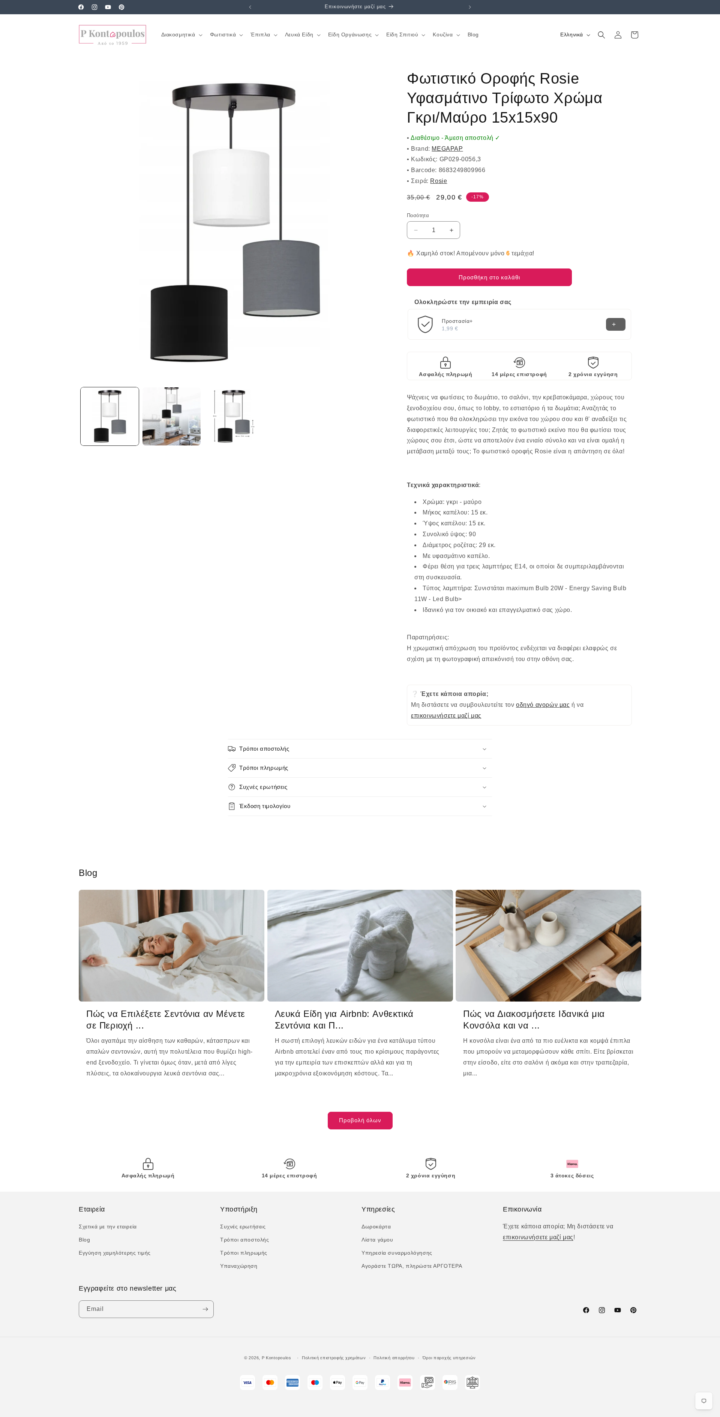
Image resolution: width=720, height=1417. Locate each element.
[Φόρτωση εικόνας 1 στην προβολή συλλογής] (110, 416)
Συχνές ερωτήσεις (243, 1227)
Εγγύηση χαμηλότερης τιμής (115, 1253)
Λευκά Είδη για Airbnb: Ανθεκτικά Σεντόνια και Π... (344, 1019)
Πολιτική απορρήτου (394, 1358)
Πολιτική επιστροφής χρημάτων (334, 1358)
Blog (84, 1240)
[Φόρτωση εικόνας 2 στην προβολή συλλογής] (171, 416)
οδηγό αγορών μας (543, 705)
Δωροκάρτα (376, 1227)
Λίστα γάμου (377, 1240)
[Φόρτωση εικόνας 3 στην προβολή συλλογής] (233, 416)
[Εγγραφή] (205, 1309)
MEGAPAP (447, 148)
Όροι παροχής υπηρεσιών (449, 1358)
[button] (181, 34)
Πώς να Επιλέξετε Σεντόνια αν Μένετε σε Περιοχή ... (165, 1019)
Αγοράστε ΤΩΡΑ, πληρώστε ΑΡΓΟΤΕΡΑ (412, 1266)
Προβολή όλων (360, 1120)
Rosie (438, 181)
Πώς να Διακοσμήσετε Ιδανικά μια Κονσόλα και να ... (534, 1019)
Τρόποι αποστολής (244, 1240)
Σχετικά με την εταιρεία (108, 1227)
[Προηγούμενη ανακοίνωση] (250, 7)
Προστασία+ (457, 321)
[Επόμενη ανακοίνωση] (470, 7)
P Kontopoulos (276, 1358)
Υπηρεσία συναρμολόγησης (397, 1253)
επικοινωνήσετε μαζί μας (446, 715)
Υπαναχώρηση (239, 1266)
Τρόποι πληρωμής (243, 1253)
